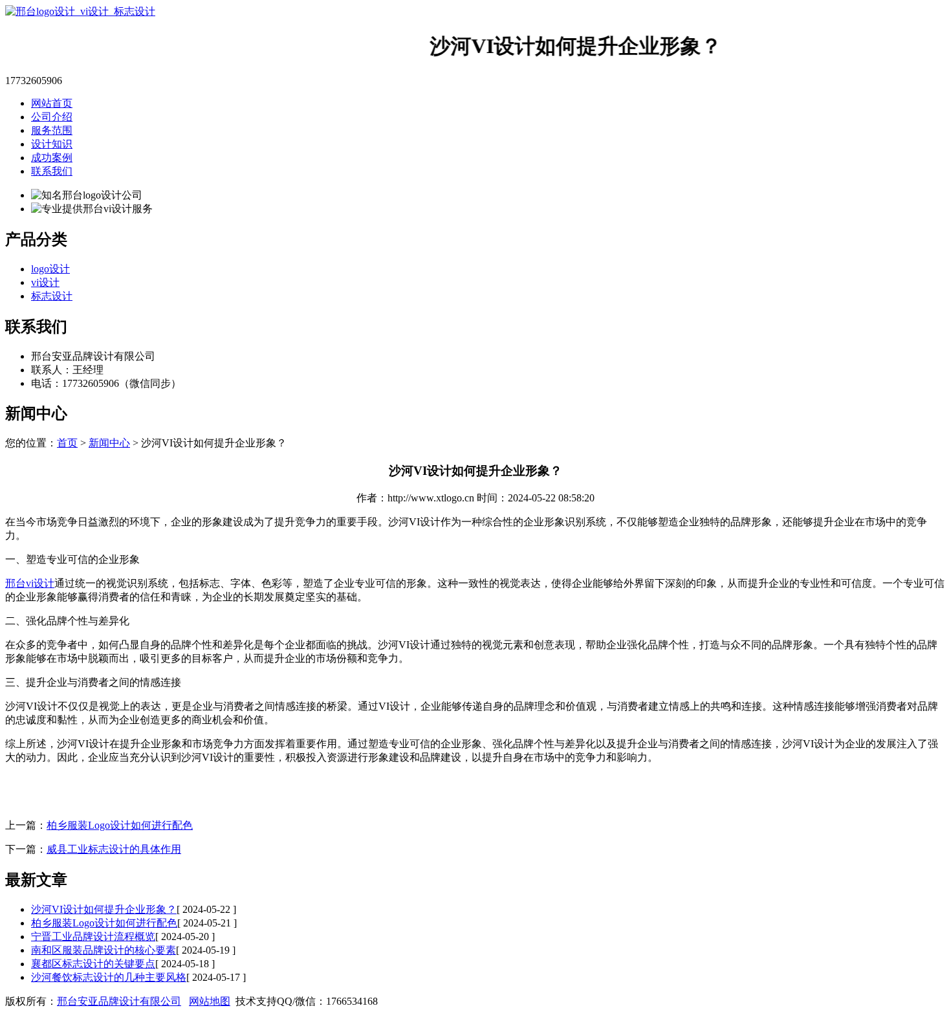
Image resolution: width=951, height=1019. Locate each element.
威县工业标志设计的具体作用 (114, 849)
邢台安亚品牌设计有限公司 (119, 1001)
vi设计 (45, 282)
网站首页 (51, 103)
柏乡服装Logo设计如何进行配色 (120, 825)
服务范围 (51, 130)
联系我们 (51, 171)
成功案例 (51, 157)
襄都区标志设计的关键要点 (93, 963)
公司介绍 (51, 116)
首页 (67, 442)
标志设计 (51, 295)
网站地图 (209, 1001)
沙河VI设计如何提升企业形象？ (104, 909)
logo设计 (50, 268)
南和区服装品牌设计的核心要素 (103, 950)
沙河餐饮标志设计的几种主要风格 (108, 977)
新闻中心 (109, 442)
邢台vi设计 (29, 583)
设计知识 (51, 143)
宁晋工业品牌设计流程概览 (93, 936)
